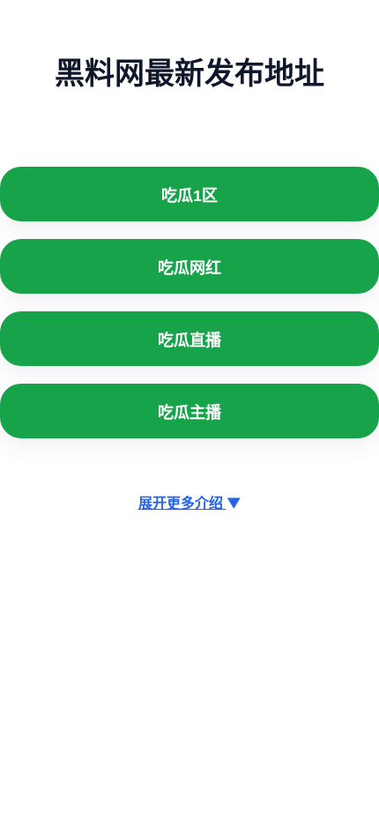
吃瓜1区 (189, 196)
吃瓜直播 (189, 340)
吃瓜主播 (189, 413)
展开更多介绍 (190, 503)
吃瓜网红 (189, 268)
